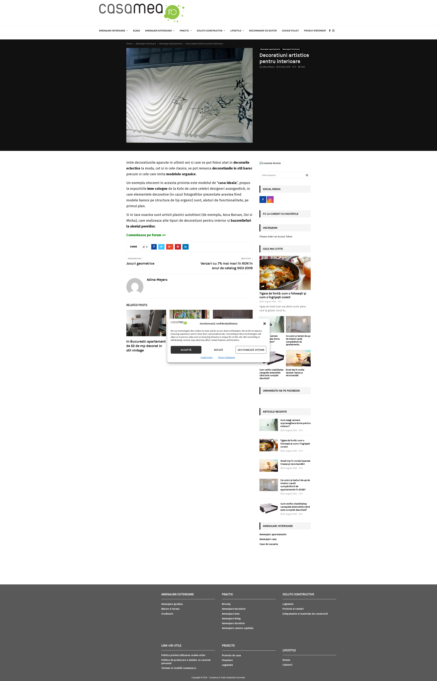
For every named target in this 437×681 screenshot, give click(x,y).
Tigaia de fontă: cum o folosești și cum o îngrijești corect (282, 295)
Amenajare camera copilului (237, 628)
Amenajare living (231, 618)
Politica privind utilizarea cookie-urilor (183, 655)
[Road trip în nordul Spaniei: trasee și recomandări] (298, 358)
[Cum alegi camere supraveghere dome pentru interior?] (271, 324)
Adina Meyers (268, 67)
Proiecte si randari (293, 608)
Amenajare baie (230, 613)
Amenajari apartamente (270, 49)
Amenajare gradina (172, 604)
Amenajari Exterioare (158, 30)
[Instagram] (334, 31)
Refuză (218, 349)
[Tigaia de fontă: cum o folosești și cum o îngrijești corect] (285, 273)
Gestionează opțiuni (251, 349)
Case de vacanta (268, 544)
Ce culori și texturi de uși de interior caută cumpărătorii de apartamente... (298, 340)
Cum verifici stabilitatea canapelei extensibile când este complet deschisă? (271, 374)
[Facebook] (330, 31)
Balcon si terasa (170, 608)
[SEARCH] (307, 175)
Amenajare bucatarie (233, 608)
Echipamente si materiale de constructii (305, 613)
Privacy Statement (226, 357)
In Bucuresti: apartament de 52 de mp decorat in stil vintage (146, 345)
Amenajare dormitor (233, 623)
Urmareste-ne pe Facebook (281, 390)
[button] (264, 323)
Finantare (227, 660)
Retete (286, 660)
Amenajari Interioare (112, 30)
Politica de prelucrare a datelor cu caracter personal (186, 662)
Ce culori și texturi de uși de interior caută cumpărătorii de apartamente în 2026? (295, 485)
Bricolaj (226, 604)
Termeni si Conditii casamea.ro (178, 668)
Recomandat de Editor (263, 30)
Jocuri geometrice (140, 263)
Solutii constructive (209, 30)
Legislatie (227, 665)
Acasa (136, 30)
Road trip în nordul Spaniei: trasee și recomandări (295, 372)
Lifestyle (235, 30)
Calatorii (287, 664)
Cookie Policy (207, 357)
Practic (184, 30)
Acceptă (186, 349)
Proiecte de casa (231, 655)
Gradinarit (167, 613)
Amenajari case (268, 539)
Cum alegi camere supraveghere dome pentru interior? (295, 423)
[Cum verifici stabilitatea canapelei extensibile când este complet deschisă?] (271, 358)
